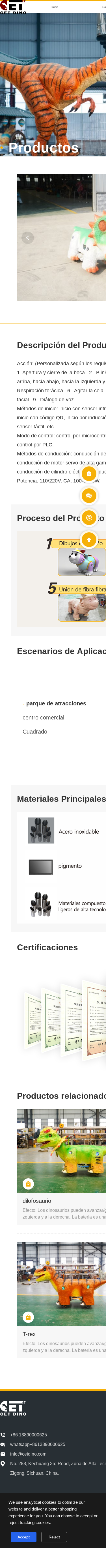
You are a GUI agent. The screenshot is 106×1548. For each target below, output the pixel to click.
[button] (27, 238)
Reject (54, 1537)
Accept (24, 1537)
